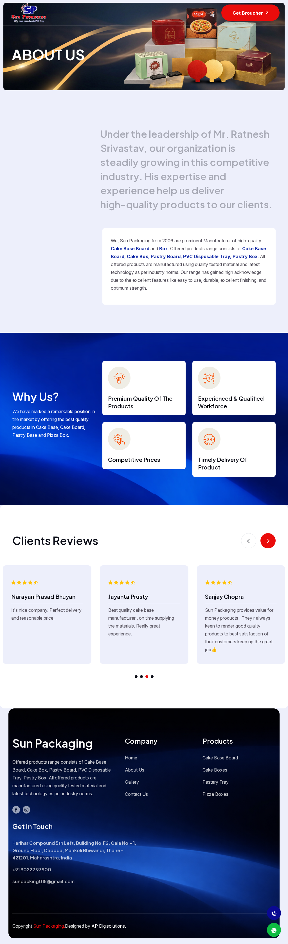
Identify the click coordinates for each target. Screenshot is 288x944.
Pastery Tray (215, 782)
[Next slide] (268, 540)
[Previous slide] (248, 540)
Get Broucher (248, 13)
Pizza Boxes (215, 794)
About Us (134, 770)
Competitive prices (134, 459)
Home (131, 758)
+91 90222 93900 (31, 869)
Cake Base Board (220, 758)
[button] (136, 676)
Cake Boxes (214, 770)
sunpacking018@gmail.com (43, 881)
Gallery (132, 782)
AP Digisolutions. (108, 926)
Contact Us (136, 794)
